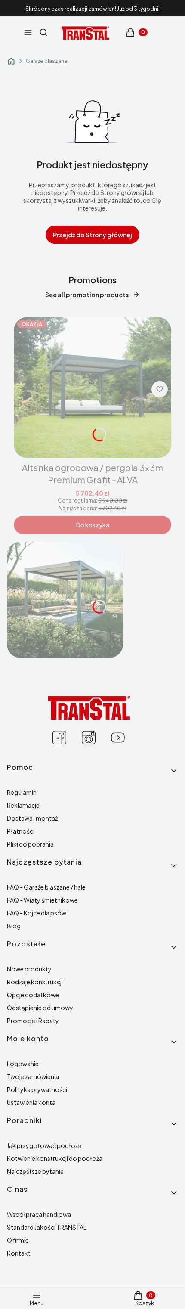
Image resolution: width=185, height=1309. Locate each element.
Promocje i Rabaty (33, 1020)
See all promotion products (87, 294)
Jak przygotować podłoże (44, 1145)
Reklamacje (23, 805)
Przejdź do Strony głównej (92, 235)
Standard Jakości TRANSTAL (46, 1227)
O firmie (18, 1240)
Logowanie (23, 1063)
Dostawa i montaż (32, 818)
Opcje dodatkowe (33, 995)
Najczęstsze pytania (35, 1171)
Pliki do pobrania (30, 844)
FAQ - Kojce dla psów (36, 913)
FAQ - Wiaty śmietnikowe (42, 900)
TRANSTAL (11, 61)
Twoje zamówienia (33, 1076)
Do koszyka (92, 525)
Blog (14, 926)
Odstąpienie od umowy (40, 1007)
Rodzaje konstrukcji (35, 982)
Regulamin (22, 792)
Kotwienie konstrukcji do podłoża (54, 1158)
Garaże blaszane (47, 61)
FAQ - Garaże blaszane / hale (46, 887)
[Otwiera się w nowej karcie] (59, 737)
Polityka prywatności (37, 1089)
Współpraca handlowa (39, 1214)
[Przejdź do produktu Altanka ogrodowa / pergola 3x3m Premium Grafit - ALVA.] (92, 387)
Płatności (20, 831)
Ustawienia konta (31, 1102)
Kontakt (19, 1253)
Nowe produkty (29, 969)
